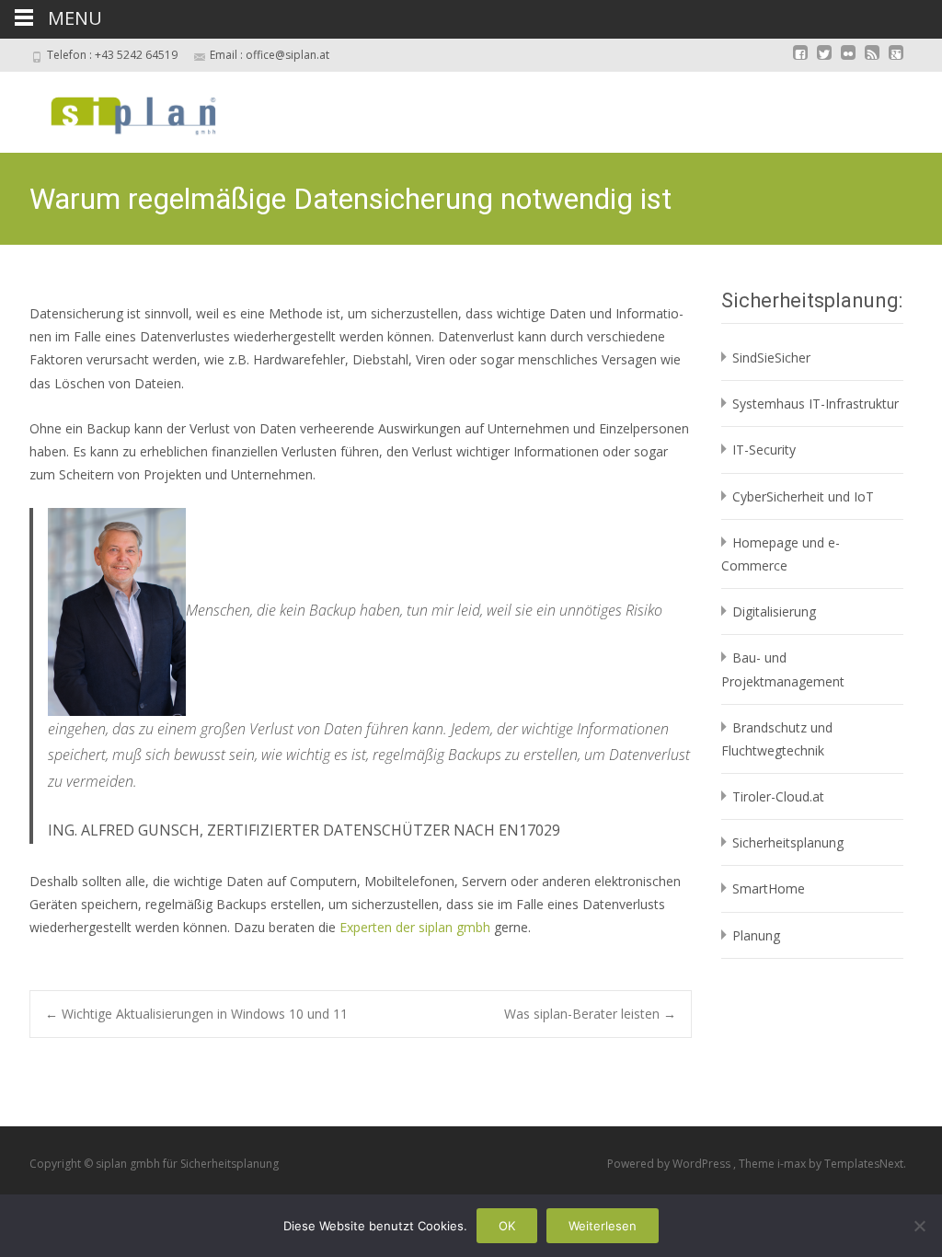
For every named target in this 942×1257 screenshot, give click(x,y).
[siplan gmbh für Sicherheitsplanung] (117, 108)
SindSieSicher (771, 357)
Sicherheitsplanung (788, 842)
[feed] (872, 61)
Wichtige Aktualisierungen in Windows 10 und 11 (196, 1013)
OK (507, 1225)
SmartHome (768, 888)
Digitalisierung (774, 611)
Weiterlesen (603, 1225)
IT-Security (764, 449)
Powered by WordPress (670, 1163)
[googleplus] (896, 61)
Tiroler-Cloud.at (778, 796)
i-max (793, 1163)
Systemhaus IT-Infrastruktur (815, 403)
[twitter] (824, 61)
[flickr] (848, 61)
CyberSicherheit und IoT (803, 496)
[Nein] (919, 1226)
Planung (756, 935)
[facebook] (800, 61)
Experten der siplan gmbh (414, 927)
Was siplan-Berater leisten (590, 1013)
